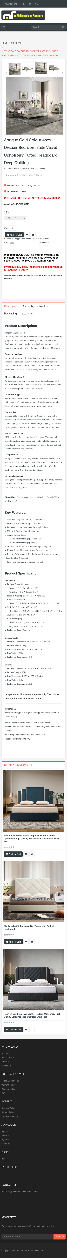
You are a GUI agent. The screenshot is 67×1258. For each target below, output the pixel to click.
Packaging (10, 313)
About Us (5, 1053)
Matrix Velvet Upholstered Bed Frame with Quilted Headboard (29, 927)
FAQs (3, 1093)
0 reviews (22, 175)
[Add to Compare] (32, 854)
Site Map (5, 1062)
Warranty (27, 313)
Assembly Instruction (35, 306)
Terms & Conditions (10, 1081)
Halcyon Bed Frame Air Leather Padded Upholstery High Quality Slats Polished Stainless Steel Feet (32, 1015)
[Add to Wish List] (26, 854)
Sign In (4, 1131)
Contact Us (6, 1066)
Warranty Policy (8, 1085)
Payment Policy (8, 1089)
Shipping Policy (8, 1108)
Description (11, 306)
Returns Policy (7, 1112)
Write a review (35, 175)
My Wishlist (6, 1140)
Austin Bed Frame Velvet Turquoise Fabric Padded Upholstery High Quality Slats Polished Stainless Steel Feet (31, 838)
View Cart (5, 1135)
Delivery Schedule (9, 1116)
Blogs (4, 1159)
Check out (5, 1144)
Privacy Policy (7, 1057)
